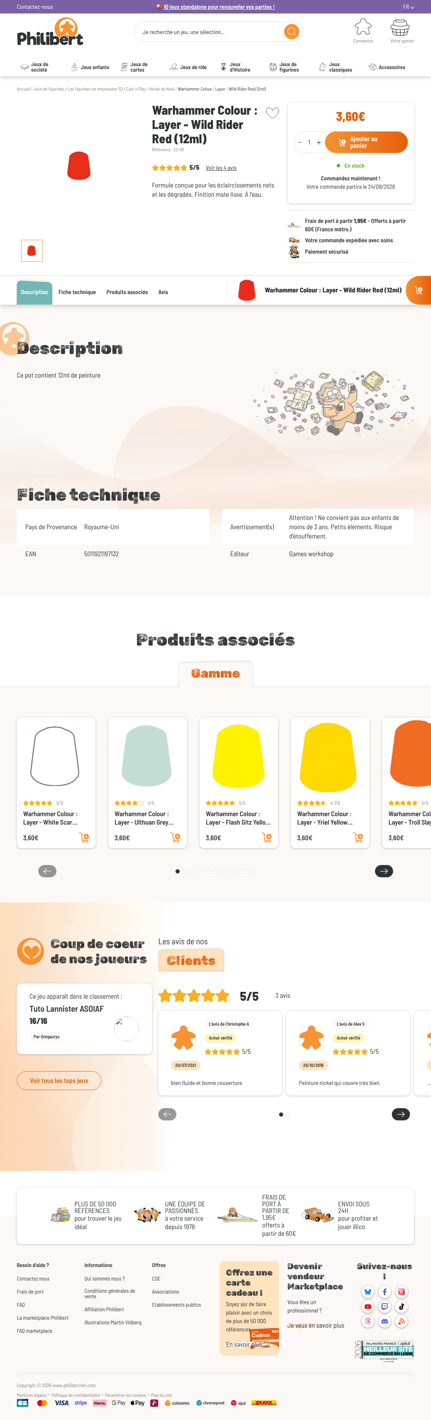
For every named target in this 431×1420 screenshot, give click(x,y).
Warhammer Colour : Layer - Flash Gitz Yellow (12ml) (238, 818)
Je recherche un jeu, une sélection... (184, 32)
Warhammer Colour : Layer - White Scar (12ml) (50, 818)
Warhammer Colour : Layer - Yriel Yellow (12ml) (324, 818)
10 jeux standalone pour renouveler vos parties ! (219, 6)
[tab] (215, 675)
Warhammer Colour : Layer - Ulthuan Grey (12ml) (141, 818)
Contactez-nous (35, 6)
